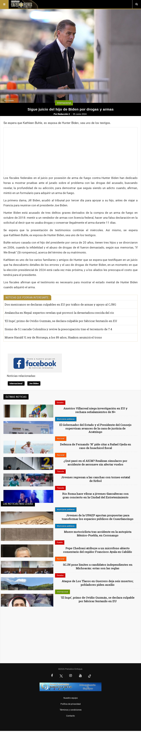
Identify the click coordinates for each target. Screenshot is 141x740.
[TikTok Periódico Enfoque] (89, 676)
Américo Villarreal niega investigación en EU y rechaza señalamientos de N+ (95, 410)
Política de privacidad (71, 704)
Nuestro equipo (70, 698)
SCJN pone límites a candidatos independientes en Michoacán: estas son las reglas (97, 566)
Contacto (70, 716)
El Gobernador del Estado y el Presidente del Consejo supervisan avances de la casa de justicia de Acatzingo (95, 428)
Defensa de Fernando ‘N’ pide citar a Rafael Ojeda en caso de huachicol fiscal (95, 446)
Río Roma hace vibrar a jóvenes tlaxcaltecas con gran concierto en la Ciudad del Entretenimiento (95, 495)
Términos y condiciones (71, 710)
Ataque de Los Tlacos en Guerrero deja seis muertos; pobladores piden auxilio (97, 582)
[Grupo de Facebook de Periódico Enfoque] (35, 360)
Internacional (16, 383)
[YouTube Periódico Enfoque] (80, 676)
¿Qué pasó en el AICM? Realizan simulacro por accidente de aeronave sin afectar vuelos (95, 462)
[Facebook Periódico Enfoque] (52, 676)
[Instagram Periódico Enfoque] (70, 676)
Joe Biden (34, 383)
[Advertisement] (70, 151)
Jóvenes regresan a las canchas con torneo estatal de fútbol (95, 479)
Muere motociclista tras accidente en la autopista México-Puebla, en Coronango (97, 533)
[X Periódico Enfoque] (61, 676)
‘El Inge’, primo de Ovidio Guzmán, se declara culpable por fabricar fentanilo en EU (97, 599)
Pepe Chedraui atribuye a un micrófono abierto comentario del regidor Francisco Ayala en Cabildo (97, 550)
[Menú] (4, 4)
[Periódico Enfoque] (24, 4)
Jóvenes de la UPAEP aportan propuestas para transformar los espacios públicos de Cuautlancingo (97, 517)
